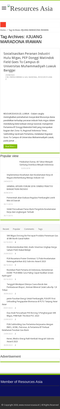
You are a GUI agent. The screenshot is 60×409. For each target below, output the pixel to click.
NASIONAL (33, 77)
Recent (6, 229)
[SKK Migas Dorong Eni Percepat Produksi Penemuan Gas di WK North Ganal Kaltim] (3, 235)
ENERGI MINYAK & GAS (19, 77)
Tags (40, 229)
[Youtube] (37, 401)
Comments (29, 229)
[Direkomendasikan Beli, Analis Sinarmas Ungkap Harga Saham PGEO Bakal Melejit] (3, 247)
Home (3, 30)
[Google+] (25, 401)
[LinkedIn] (34, 401)
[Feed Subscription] (59, 46)
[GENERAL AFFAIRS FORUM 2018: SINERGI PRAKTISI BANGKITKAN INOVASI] (3, 186)
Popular (16, 229)
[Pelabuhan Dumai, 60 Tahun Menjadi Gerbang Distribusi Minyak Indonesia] (10, 165)
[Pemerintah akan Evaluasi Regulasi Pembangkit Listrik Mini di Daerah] (3, 198)
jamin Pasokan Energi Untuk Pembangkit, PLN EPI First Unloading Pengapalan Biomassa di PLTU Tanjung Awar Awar (30, 301)
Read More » (10, 146)
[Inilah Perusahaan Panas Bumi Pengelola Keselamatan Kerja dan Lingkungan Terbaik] (3, 209)
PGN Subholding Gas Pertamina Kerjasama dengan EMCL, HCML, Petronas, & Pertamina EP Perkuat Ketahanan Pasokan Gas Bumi (27, 327)
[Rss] (22, 401)
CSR (7, 77)
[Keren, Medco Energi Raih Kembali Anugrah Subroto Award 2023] (3, 338)
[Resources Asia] (30, 7)
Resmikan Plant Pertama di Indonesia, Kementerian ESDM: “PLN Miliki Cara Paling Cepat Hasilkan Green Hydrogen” (27, 273)
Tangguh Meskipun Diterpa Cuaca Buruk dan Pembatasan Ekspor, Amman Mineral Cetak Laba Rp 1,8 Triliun (29, 287)
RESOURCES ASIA (45, 77)
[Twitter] (31, 401)
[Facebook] (28, 401)
